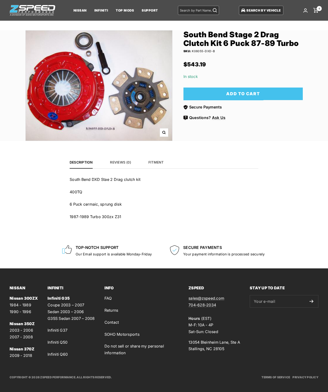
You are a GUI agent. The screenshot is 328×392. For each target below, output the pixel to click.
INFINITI (101, 10)
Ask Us (219, 117)
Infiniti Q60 (58, 354)
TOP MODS (125, 10)
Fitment (156, 162)
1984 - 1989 (20, 305)
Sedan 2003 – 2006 (66, 311)
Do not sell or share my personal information (134, 349)
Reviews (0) (120, 162)
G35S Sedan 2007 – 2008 (71, 318)
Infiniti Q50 (57, 342)
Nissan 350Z (22, 323)
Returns (111, 310)
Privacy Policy (305, 377)
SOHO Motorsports (122, 334)
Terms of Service (275, 377)
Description (81, 162)
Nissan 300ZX (24, 298)
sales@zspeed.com (206, 298)
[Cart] (315, 10)
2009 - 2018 (21, 355)
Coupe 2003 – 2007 (66, 305)
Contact (111, 322)
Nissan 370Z (22, 349)
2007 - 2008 (21, 337)
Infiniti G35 (59, 298)
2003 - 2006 (21, 330)
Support (150, 10)
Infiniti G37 (57, 330)
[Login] (305, 10)
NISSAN (80, 10)
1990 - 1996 (20, 311)
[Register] (312, 301)
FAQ (108, 298)
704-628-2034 (202, 305)
